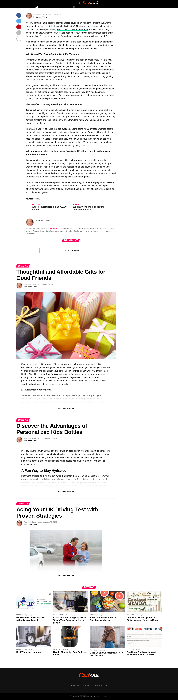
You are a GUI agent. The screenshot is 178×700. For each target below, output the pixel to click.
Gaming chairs (62, 63)
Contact (86, 686)
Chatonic (75, 686)
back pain (77, 160)
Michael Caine (41, 17)
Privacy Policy (100, 686)
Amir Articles (55, 228)
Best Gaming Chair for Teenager (72, 29)
